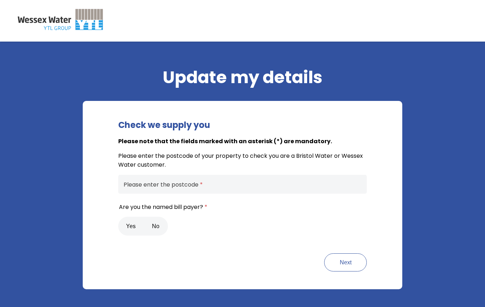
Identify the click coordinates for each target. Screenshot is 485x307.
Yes (131, 226)
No (155, 226)
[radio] (130, 226)
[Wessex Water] (60, 19)
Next (346, 262)
